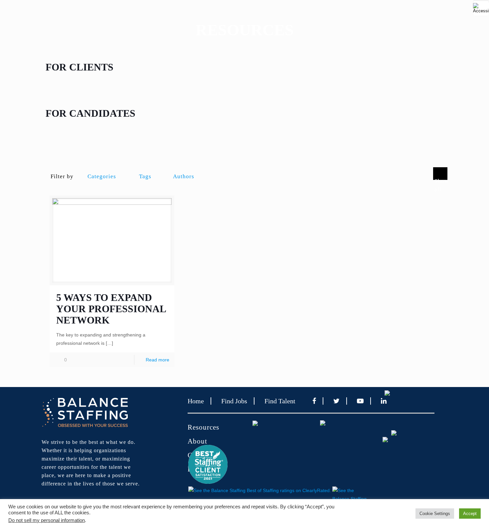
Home (196, 401)
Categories (101, 176)
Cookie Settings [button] (434, 513)
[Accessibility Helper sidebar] (481, 8)
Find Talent (279, 401)
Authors (183, 176)
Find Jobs (234, 401)
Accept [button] (470, 513)
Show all (440, 179)
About (197, 441)
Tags (145, 176)
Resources (203, 427)
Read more (157, 359)
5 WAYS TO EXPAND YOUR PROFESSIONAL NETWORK (111, 309)
